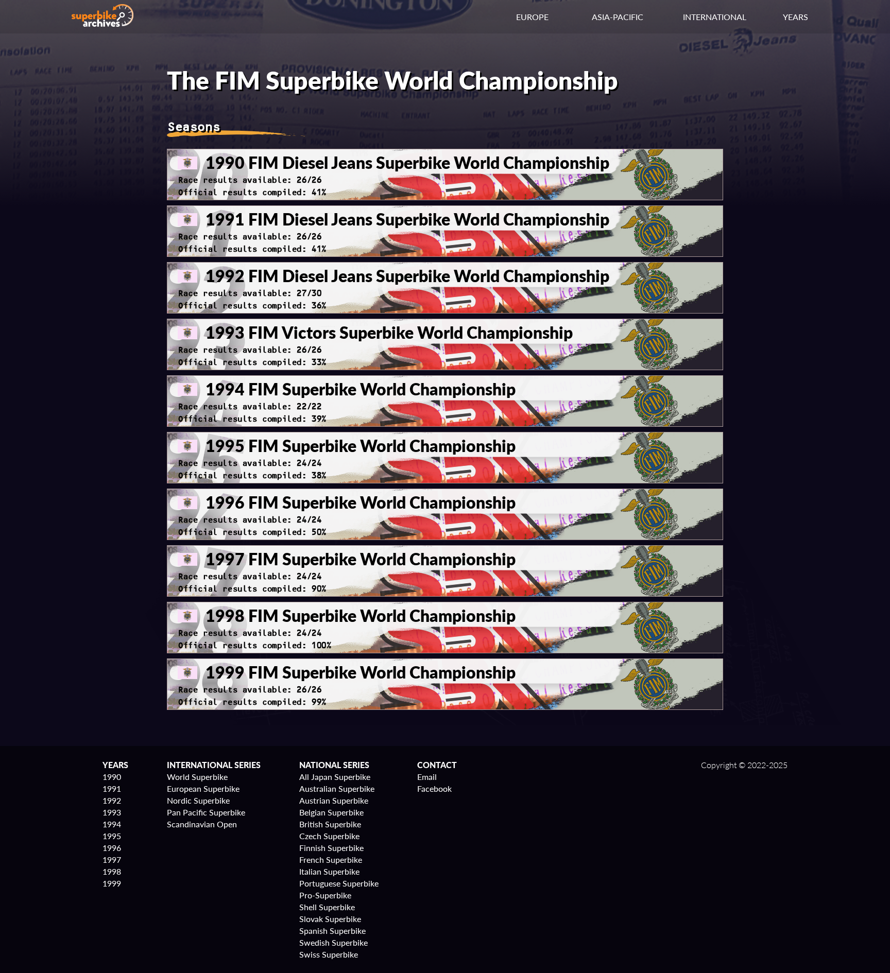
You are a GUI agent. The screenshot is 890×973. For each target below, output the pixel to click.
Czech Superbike (329, 836)
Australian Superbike (336, 788)
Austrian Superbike (333, 800)
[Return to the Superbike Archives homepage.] (102, 23)
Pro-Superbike (325, 895)
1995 (111, 836)
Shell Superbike (327, 907)
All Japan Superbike (334, 777)
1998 (111, 871)
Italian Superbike (329, 871)
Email (427, 777)
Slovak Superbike (330, 919)
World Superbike (197, 777)
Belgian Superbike (331, 812)
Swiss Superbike (328, 954)
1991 (111, 788)
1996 (111, 848)
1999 (111, 883)
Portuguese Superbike (339, 883)
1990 (111, 777)
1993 (111, 812)
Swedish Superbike (333, 942)
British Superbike (330, 824)
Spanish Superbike (332, 930)
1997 (111, 859)
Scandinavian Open (202, 824)
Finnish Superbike (331, 848)
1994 (111, 824)
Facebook (434, 788)
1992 (111, 800)
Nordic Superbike (198, 800)
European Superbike (203, 788)
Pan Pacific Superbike (206, 812)
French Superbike (330, 859)
